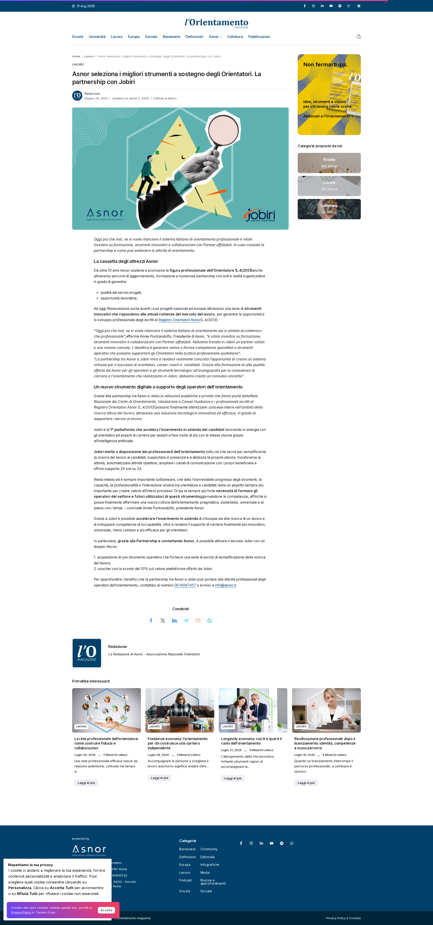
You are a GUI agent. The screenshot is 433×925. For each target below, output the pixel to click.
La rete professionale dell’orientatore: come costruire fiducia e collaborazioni (106, 743)
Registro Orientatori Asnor (179, 320)
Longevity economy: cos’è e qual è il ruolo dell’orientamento (251, 741)
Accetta (107, 910)
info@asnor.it (225, 585)
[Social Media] (304, 5)
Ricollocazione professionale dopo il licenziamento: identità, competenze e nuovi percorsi (325, 743)
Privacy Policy (21, 912)
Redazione (92, 93)
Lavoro (89, 56)
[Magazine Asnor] (216, 23)
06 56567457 (185, 585)
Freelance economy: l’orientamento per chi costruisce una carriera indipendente (178, 743)
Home (76, 56)
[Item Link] (329, 163)
